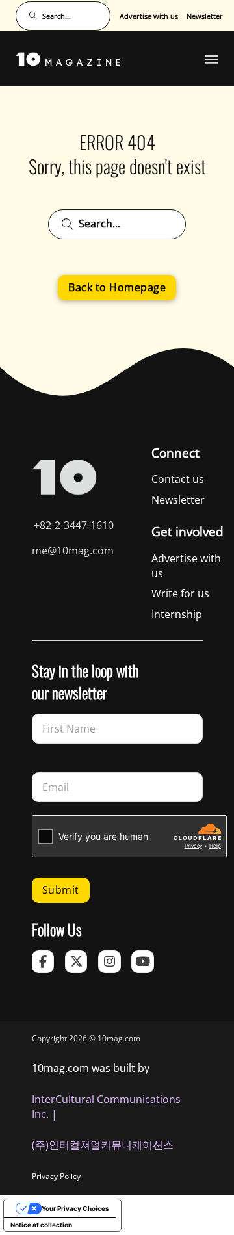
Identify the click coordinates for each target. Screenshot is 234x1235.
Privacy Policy (56, 1176)
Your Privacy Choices (75, 1208)
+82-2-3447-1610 (74, 525)
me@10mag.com (73, 550)
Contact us (177, 479)
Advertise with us (149, 16)
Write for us (180, 593)
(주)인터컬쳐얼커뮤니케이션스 (103, 1145)
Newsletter (205, 16)
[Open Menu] (211, 59)
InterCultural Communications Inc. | (106, 1106)
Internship (176, 614)
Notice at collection (41, 1224)
